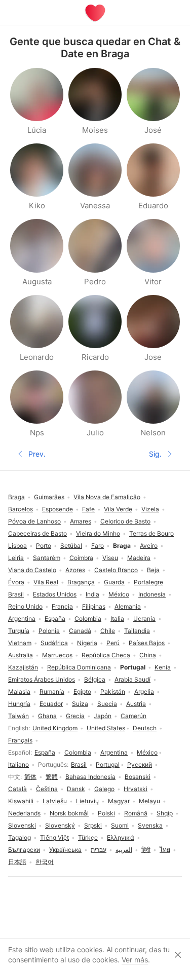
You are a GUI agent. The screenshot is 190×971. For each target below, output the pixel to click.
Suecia (107, 703)
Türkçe (88, 837)
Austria (136, 703)
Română (135, 813)
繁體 (52, 776)
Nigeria (87, 643)
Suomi (120, 825)
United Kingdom (55, 728)
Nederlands (24, 813)
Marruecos (57, 655)
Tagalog (19, 837)
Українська (65, 849)
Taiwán (18, 716)
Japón (102, 716)
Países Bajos (147, 643)
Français (20, 740)
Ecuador (51, 703)
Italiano (18, 764)
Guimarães (49, 497)
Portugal (108, 764)
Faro (97, 545)
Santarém (46, 558)
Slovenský (60, 825)
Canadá (80, 630)
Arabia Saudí (132, 679)
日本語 (17, 862)
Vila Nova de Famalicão (106, 497)
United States (106, 728)
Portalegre (148, 582)
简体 (30, 776)
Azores (75, 570)
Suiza (80, 703)
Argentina (114, 752)
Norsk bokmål (69, 813)
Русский (139, 764)
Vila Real (45, 582)
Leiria (16, 558)
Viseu (110, 558)
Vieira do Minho (98, 533)
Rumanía (52, 691)
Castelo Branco (116, 570)
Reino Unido (25, 606)
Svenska (150, 825)
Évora (16, 582)
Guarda (114, 582)
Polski (106, 813)
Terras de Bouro (151, 533)
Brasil (79, 764)
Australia (20, 655)
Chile (107, 630)
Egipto (82, 691)
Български (24, 849)
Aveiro (149, 545)
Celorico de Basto (125, 521)
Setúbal (71, 545)
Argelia (144, 691)
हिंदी (145, 849)
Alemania (128, 606)
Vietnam (19, 643)
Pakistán (112, 691)
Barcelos (20, 509)
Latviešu (55, 801)
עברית (98, 849)
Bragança (81, 582)
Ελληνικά (120, 837)
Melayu (149, 801)
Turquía (18, 630)
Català (17, 789)
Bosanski (137, 776)
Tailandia (137, 630)
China (147, 655)
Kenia (163, 667)
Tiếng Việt (54, 837)
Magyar (119, 801)
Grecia (75, 716)
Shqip (165, 813)
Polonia (49, 630)
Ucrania (144, 618)
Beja (153, 570)
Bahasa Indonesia (90, 776)
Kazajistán (23, 667)
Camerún (133, 716)
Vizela (150, 509)
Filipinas (93, 606)
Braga (16, 497)
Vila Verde (118, 509)
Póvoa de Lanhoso (34, 521)
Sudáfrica (54, 643)
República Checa (106, 655)
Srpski (93, 825)
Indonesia (152, 594)
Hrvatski (135, 789)
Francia (62, 606)
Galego (104, 789)
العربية (124, 849)
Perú (113, 643)
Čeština (47, 789)
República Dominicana (79, 667)
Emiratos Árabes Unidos (41, 679)
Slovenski (22, 825)
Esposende (57, 509)
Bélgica (94, 679)
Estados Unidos (55, 594)
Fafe (88, 509)
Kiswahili (20, 801)
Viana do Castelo (32, 570)
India (92, 594)
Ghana (47, 716)
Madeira (138, 558)
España (44, 752)
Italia (117, 618)
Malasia (19, 691)
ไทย (165, 849)
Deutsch (145, 728)
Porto (43, 545)
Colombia (77, 752)
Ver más (135, 959)
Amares (80, 521)
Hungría (19, 703)
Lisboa (17, 545)
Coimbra (81, 558)
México (147, 752)
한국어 (44, 862)
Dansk (76, 789)
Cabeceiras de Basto (37, 533)
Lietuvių (87, 801)
